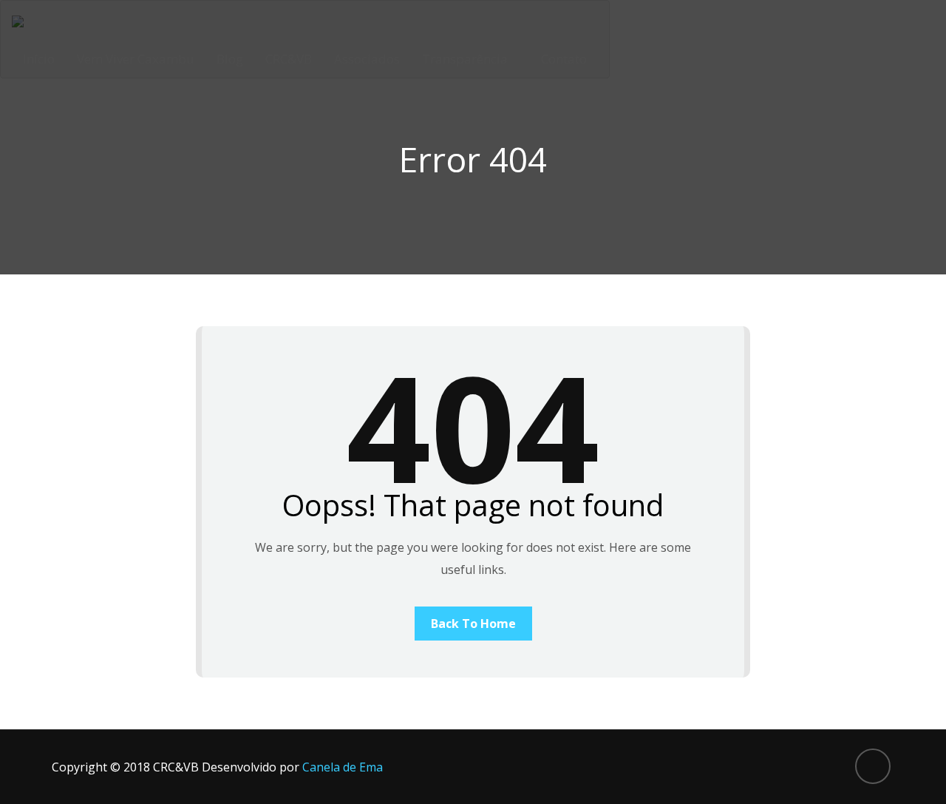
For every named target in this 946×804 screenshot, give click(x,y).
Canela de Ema (342, 767)
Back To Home (473, 623)
